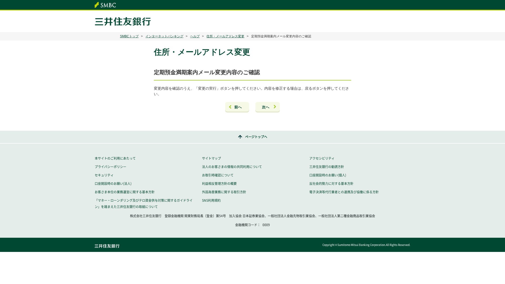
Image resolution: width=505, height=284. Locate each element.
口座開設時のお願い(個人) (327, 175)
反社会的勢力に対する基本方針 (331, 183)
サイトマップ (211, 158)
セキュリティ (104, 175)
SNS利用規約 (211, 200)
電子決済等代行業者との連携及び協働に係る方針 (344, 192)
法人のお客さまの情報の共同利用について (232, 166)
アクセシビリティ (322, 158)
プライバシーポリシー (110, 166)
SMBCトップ (129, 36)
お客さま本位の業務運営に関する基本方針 (125, 192)
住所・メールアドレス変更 (225, 36)
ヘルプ (195, 36)
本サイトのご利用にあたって (115, 158)
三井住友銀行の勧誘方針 (326, 166)
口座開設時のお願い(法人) (113, 183)
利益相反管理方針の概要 (219, 183)
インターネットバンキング (164, 36)
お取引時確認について (218, 175)
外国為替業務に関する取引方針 (224, 192)
